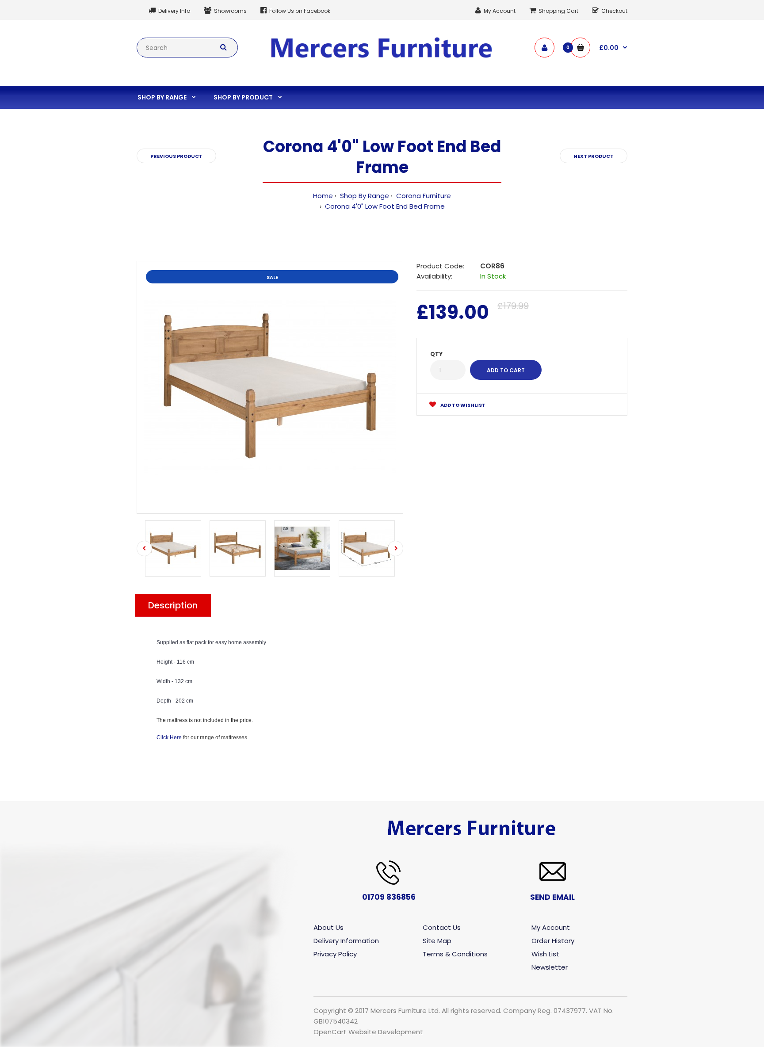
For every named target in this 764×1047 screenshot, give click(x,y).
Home (323, 195)
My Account (550, 927)
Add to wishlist (462, 405)
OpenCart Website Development (368, 1031)
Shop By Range (363, 195)
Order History (552, 940)
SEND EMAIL (552, 897)
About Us (328, 927)
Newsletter (549, 967)
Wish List (545, 954)
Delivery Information (346, 940)
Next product (593, 156)
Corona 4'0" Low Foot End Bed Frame (384, 206)
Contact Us (442, 927)
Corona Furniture (422, 195)
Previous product (176, 156)
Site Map (437, 940)
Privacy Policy (335, 954)
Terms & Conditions (455, 954)
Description (173, 605)
